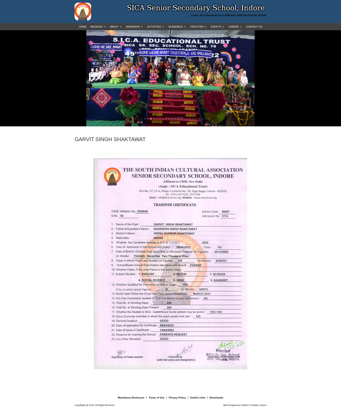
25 (205, 118)
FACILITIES (196, 26)
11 (163, 118)
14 (172, 118)
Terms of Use (156, 397)
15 (175, 118)
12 (166, 118)
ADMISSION (133, 26)
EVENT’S (216, 26)
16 (178, 118)
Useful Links (197, 397)
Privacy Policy (177, 397)
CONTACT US (254, 26)
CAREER (234, 26)
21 (193, 118)
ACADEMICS (175, 26)
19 (187, 118)
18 (184, 118)
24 (202, 118)
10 (160, 118)
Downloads (216, 397)
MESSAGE (96, 26)
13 (169, 118)
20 (190, 118)
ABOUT (114, 26)
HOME (82, 26)
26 (208, 118)
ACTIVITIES (154, 26)
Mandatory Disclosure (131, 397)
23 (199, 118)
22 (196, 118)
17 (181, 118)
